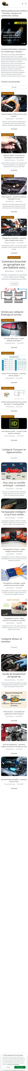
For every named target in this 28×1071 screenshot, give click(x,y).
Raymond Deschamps (10, 160)
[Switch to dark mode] (22, 3)
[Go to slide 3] (24, 43)
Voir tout (14, 87)
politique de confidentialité (13, 1064)
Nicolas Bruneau (10, 201)
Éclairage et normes (14, 257)
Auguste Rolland (7, 40)
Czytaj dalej (14, 284)
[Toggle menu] (25, 3)
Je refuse (8, 1067)
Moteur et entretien (9, 32)
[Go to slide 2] (23, 43)
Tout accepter (20, 1067)
